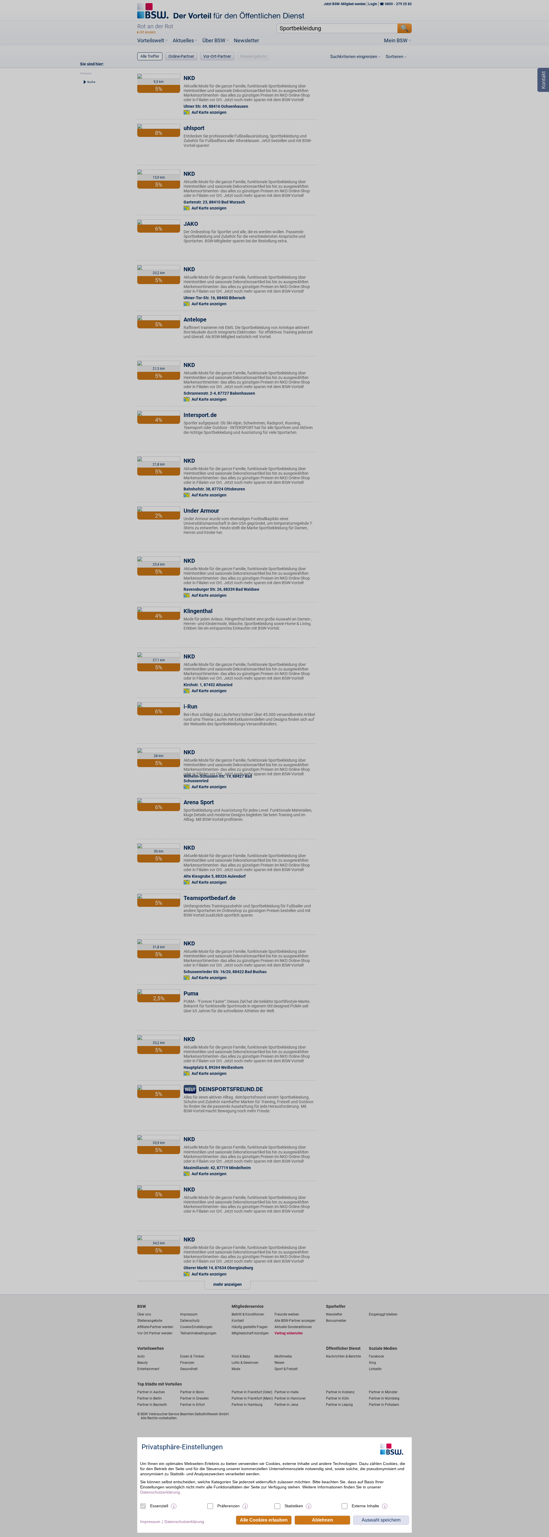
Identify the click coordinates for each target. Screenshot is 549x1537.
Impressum (150, 1521)
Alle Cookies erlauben (264, 1520)
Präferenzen (228, 1506)
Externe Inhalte (365, 1506)
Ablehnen (322, 1520)
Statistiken (294, 1506)
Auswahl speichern (381, 1520)
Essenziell (159, 1506)
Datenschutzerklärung (160, 1492)
